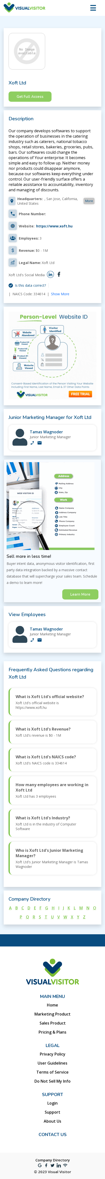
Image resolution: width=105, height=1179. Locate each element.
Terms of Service (52, 1072)
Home (52, 1005)
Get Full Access (30, 96)
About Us (52, 1121)
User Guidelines (52, 1063)
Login (52, 1103)
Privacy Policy (52, 1054)
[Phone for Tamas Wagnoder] (32, 443)
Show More (60, 294)
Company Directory (52, 1160)
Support (52, 1112)
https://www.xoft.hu (54, 226)
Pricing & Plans (52, 1032)
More (89, 201)
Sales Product (53, 1023)
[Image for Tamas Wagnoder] (19, 444)
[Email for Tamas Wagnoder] (39, 443)
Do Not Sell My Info (52, 1081)
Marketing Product (52, 1014)
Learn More (80, 594)
